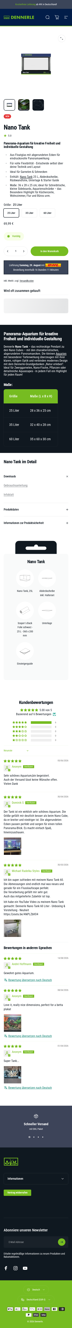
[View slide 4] (42, 1137)
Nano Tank (26, 177)
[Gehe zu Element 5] (38, 105)
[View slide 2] (34, 1137)
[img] (12, 761)
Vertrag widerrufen (17, 1192)
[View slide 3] (38, 1137)
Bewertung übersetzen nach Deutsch (30, 980)
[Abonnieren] (61, 1242)
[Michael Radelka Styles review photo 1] (12, 928)
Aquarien (61, 353)
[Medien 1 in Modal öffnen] (61, 38)
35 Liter (29, 212)
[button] (20, 722)
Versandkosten (27, 280)
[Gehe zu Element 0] (9, 105)
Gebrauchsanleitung (16, 485)
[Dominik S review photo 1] (12, 846)
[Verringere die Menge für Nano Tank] (8, 251)
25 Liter (11, 212)
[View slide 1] (29, 1137)
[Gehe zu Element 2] (24, 105)
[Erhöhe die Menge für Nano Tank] (24, 251)
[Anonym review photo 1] (12, 1023)
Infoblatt (9, 494)
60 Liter (47, 212)
